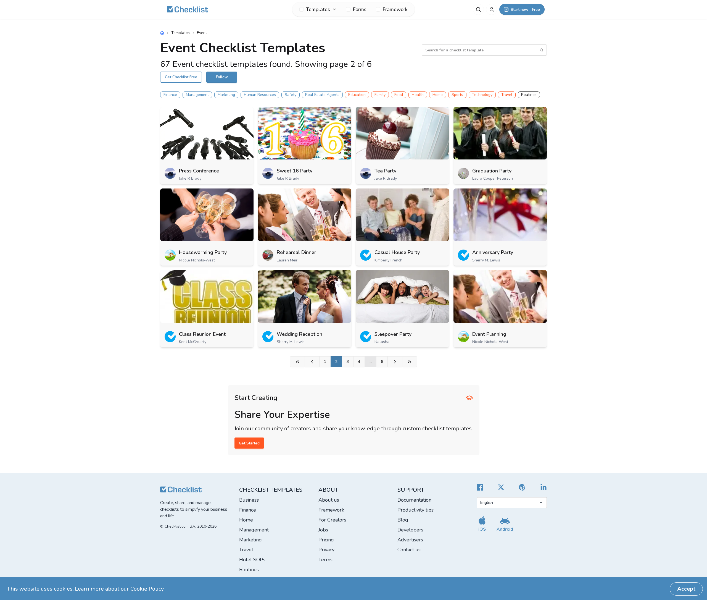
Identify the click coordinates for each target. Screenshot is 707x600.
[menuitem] (318, 9)
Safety (290, 94)
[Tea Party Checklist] (402, 133)
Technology (482, 94)
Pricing (326, 539)
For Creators (332, 520)
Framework (331, 510)
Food (398, 94)
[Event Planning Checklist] (500, 296)
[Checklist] (187, 9)
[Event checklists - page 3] (394, 361)
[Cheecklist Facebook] (480, 487)
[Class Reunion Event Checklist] (207, 296)
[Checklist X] (501, 487)
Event (202, 32)
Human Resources (260, 94)
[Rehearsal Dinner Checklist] (304, 214)
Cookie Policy (147, 589)
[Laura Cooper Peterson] (463, 173)
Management (197, 94)
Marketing (226, 94)
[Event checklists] (297, 361)
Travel (506, 94)
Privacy (326, 549)
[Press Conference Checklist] (207, 133)
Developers (410, 529)
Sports (457, 94)
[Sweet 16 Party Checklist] (304, 133)
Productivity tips (415, 510)
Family (380, 94)
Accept (686, 589)
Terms (325, 559)
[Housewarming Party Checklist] (207, 214)
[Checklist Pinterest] (522, 487)
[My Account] (491, 9)
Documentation (414, 500)
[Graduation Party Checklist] (500, 133)
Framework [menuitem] (395, 9)
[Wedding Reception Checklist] (304, 296)
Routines (529, 94)
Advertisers (410, 539)
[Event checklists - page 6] (409, 361)
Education (357, 94)
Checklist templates (270, 490)
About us (328, 500)
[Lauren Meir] (267, 255)
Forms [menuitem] (359, 9)
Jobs (323, 529)
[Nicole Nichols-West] (170, 255)
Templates (180, 32)
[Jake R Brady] (170, 173)
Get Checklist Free (181, 77)
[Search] (478, 9)
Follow (222, 77)
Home (437, 94)
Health (418, 94)
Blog (402, 520)
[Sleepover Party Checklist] (402, 296)
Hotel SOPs (252, 559)
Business (249, 500)
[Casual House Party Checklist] (402, 214)
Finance (170, 94)
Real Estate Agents (322, 94)
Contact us (409, 549)
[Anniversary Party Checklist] (500, 214)
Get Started (249, 443)
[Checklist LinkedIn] (543, 487)
